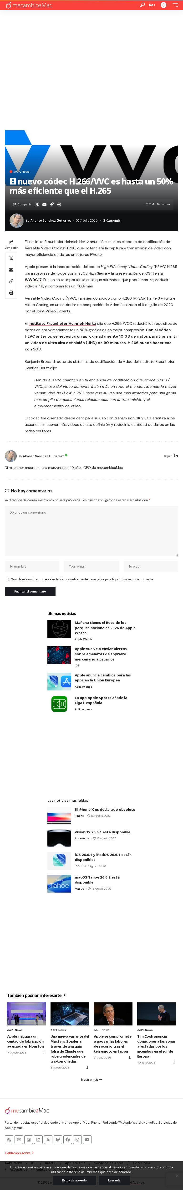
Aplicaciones (83, 686)
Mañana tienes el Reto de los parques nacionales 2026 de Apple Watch (105, 627)
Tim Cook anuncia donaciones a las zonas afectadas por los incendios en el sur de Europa (156, 1046)
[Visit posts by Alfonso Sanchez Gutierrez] (11, 456)
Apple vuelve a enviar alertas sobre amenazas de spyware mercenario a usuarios (101, 653)
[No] (177, 1175)
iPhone (79, 815)
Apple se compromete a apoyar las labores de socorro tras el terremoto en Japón (112, 1044)
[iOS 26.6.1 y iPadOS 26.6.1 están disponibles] (59, 861)
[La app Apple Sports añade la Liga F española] (59, 704)
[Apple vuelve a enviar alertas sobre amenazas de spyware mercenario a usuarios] (59, 655)
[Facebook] (67, 1139)
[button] (142, 5)
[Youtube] (87, 1139)
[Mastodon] (58, 1139)
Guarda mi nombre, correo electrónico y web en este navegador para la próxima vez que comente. (82, 579)
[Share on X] (37, 204)
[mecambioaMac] (29, 5)
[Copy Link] (51, 204)
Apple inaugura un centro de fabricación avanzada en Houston (25, 1041)
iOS (77, 665)
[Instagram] (77, 1139)
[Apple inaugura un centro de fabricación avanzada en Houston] (26, 1013)
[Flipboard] (28, 1139)
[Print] (59, 204)
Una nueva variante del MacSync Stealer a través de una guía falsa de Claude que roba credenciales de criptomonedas (70, 1049)
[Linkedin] (38, 1139)
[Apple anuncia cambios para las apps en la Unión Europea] (59, 681)
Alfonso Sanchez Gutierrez (50, 221)
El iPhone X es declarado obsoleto (105, 809)
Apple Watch (83, 639)
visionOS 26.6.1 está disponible (102, 832)
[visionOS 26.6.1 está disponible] (59, 838)
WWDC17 (33, 279)
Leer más (114, 1180)
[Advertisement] (91, 45)
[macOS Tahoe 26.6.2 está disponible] (59, 884)
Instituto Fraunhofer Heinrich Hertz (62, 323)
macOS (79, 888)
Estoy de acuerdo (74, 1180)
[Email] (44, 204)
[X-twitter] (48, 1139)
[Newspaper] (19, 1139)
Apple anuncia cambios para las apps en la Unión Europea (103, 678)
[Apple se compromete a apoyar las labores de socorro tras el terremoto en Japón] (113, 1013)
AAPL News (22, 171)
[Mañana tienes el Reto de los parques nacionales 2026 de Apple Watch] (59, 629)
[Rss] (9, 1139)
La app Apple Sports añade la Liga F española (101, 700)
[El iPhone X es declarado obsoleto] (59, 816)
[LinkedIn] (176, 456)
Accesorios (82, 838)
